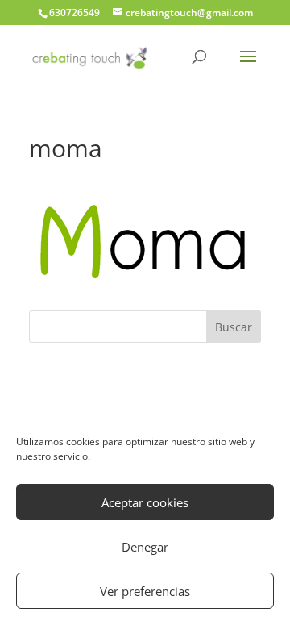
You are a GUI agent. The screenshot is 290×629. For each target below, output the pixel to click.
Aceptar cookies (145, 502)
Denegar (145, 547)
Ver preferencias (145, 591)
